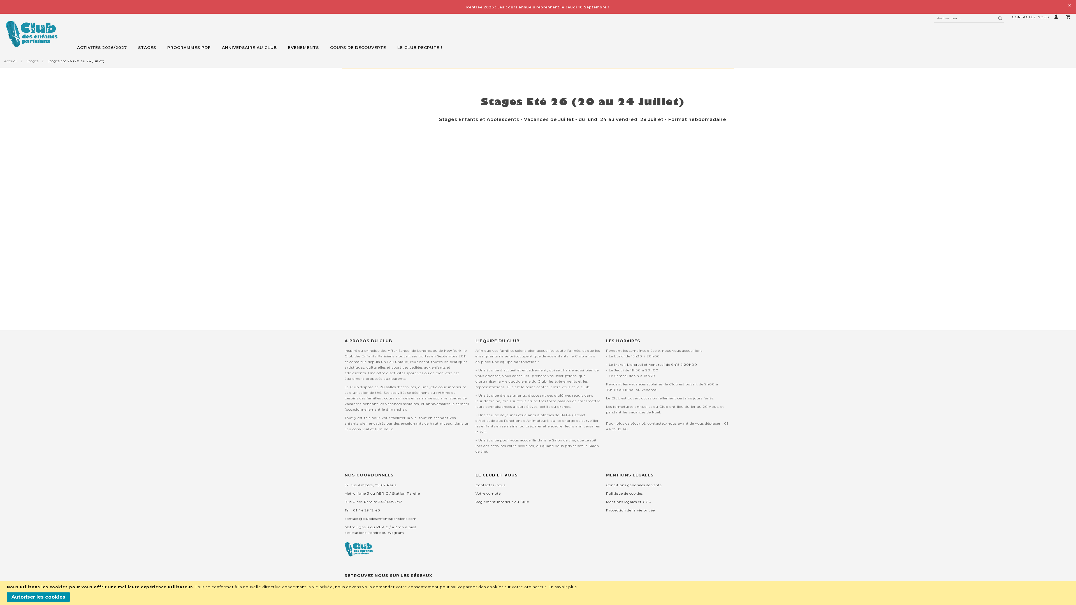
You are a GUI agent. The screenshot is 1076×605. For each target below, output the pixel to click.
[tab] (576, 47)
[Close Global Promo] (1069, 5)
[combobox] (969, 18)
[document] (538, 593)
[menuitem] (105, 47)
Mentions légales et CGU (628, 502)
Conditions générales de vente (634, 485)
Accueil (11, 61)
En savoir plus (563, 587)
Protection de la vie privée (630, 510)
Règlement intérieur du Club (502, 502)
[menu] (576, 47)
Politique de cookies (624, 493)
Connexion (1057, 16)
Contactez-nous (1030, 17)
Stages (32, 61)
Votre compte (488, 493)
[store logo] (31, 34)
